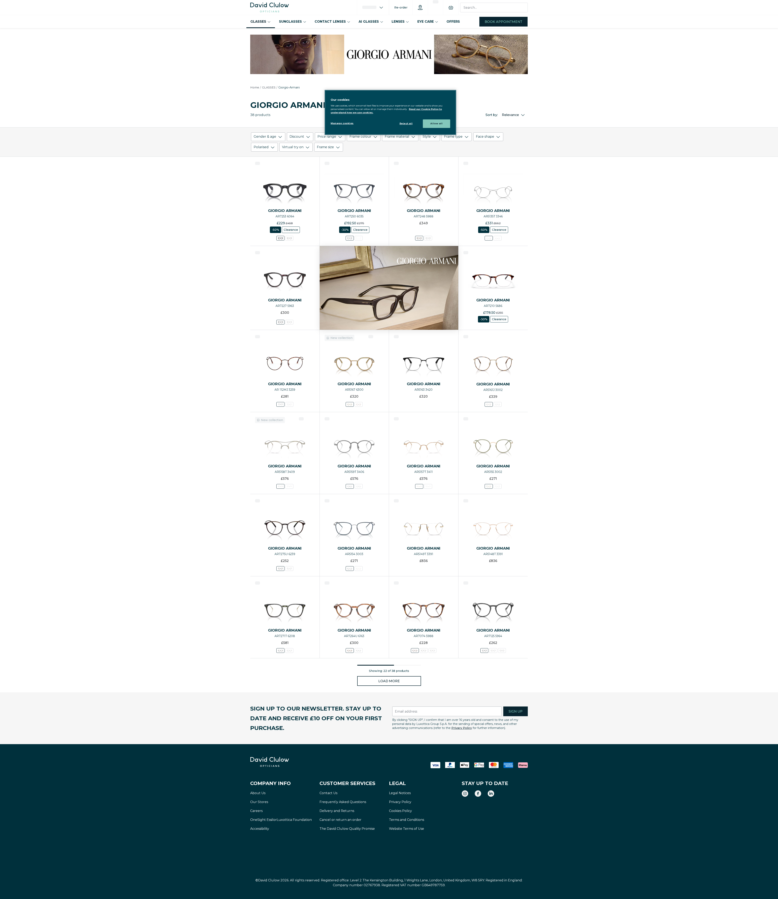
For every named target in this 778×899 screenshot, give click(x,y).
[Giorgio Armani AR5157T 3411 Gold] (419, 486)
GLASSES (258, 21)
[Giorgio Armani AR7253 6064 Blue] (280, 238)
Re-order (400, 7)
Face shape (485, 136)
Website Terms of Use (406, 829)
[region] (390, 112)
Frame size (325, 147)
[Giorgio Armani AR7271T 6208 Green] (280, 650)
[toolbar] (389, 142)
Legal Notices (400, 793)
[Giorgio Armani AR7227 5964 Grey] (289, 322)
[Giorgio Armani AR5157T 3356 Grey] (428, 486)
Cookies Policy (400, 811)
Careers (256, 811)
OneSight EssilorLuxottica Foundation (281, 820)
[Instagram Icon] (465, 793)
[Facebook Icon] (478, 793)
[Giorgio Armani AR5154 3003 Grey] (350, 568)
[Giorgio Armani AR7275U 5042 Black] (289, 568)
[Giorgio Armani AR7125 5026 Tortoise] (493, 650)
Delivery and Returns (337, 811)
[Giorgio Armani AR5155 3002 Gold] (489, 486)
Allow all (436, 123)
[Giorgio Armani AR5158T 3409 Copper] (280, 486)
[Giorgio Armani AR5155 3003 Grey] (498, 486)
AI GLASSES (369, 21)
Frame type (453, 136)
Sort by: (491, 115)
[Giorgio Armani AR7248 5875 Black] (428, 238)
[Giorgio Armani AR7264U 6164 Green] (359, 650)
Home (254, 87)
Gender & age (265, 136)
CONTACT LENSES (330, 21)
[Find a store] (420, 7)
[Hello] (373, 7)
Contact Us (328, 793)
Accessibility (259, 829)
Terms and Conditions (406, 820)
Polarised (261, 147)
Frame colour (360, 136)
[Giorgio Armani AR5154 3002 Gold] (359, 568)
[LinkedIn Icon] (491, 793)
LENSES (398, 21)
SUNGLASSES (290, 21)
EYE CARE (425, 21)
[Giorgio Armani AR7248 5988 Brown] (419, 238)
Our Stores (259, 802)
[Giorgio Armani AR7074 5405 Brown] (432, 650)
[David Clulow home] (280, 762)
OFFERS (453, 21)
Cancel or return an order (340, 820)
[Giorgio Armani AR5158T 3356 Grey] (289, 486)
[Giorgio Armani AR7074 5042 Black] (423, 650)
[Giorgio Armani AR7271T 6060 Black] (289, 650)
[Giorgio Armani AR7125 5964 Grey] (484, 650)
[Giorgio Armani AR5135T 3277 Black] (498, 238)
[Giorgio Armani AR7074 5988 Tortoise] (415, 650)
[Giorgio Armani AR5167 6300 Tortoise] (350, 404)
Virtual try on (293, 147)
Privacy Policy (461, 728)
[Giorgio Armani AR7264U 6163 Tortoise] (350, 650)
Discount (297, 136)
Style (427, 136)
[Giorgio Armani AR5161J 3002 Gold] (489, 404)
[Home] (269, 7)
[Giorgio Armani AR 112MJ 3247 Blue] (289, 404)
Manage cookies (342, 123)
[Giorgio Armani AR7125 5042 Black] (502, 650)
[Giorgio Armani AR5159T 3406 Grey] (350, 486)
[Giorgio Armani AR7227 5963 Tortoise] (280, 322)
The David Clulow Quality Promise (347, 829)
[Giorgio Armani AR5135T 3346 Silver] (489, 238)
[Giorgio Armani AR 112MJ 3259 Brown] (280, 404)
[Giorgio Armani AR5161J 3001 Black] (498, 404)
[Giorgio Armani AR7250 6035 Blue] (350, 238)
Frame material (397, 136)
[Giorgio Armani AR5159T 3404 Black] (359, 486)
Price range (326, 136)
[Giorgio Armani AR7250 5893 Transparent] (359, 238)
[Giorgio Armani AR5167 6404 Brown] (359, 404)
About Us (257, 793)
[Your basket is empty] (450, 7)
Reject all (406, 123)
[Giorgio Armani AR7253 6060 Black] (289, 238)
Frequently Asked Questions (343, 802)
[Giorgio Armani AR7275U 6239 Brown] (280, 568)
